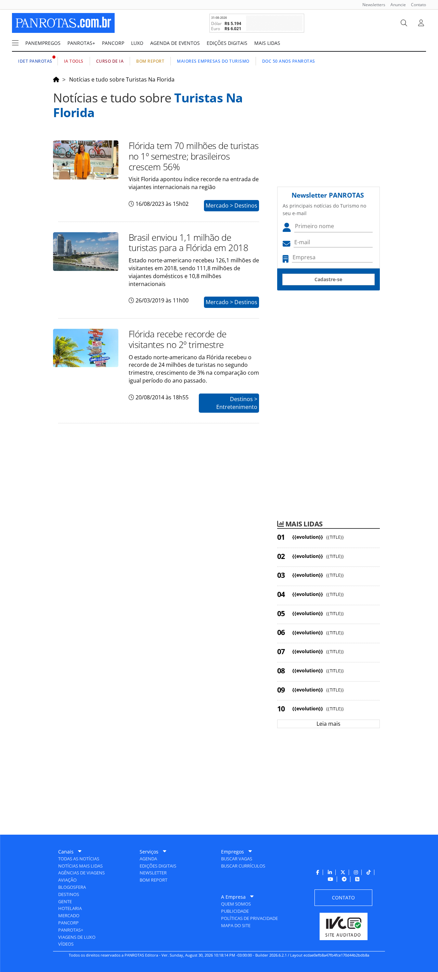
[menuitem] (371, 5)
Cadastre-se (328, 279)
